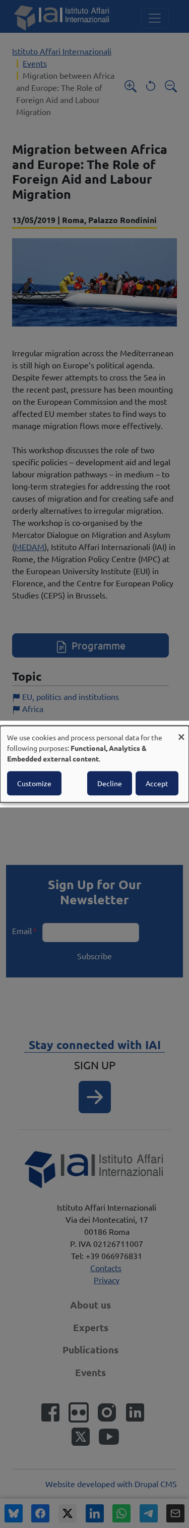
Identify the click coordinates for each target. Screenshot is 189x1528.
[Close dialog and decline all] (181, 732)
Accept (157, 783)
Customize (34, 783)
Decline (109, 783)
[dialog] (94, 764)
